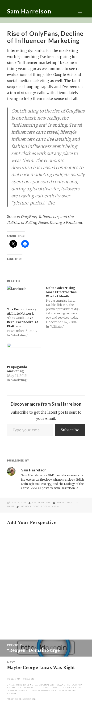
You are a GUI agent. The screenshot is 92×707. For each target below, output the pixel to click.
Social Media (51, 506)
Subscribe (70, 430)
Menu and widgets (80, 11)
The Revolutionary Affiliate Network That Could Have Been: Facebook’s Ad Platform (22, 318)
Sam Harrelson (29, 11)
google (37, 506)
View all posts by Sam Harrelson (53, 488)
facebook (26, 506)
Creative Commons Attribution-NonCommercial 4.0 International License (44, 690)
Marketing (63, 502)
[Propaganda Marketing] (24, 353)
